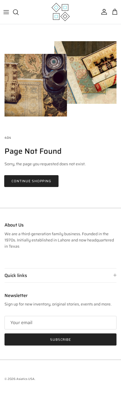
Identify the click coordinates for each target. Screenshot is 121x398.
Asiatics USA (25, 379)
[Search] (18, 12)
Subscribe (60, 339)
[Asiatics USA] (60, 12)
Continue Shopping (31, 181)
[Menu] (6, 12)
